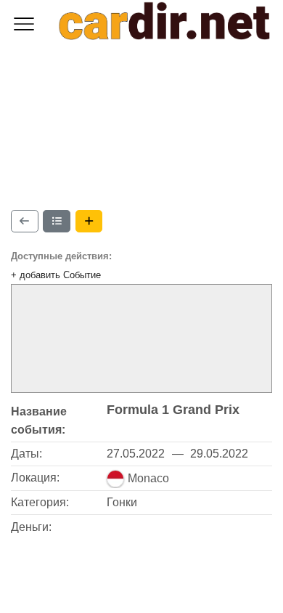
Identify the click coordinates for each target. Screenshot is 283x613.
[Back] (24, 221)
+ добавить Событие (56, 274)
